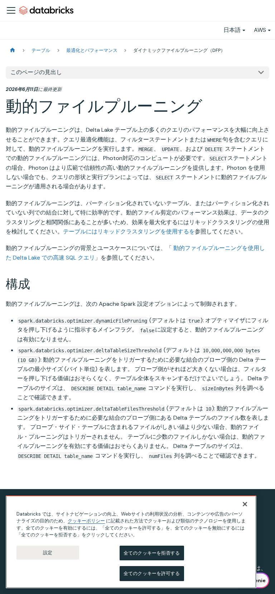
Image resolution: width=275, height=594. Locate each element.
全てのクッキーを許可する (152, 573)
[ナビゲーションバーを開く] (11, 10)
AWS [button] (260, 30)
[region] (131, 542)
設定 (47, 553)
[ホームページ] (12, 50)
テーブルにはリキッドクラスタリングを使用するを (129, 231)
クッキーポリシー (86, 521)
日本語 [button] (232, 30)
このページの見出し (36, 72)
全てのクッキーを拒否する (152, 553)
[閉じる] (245, 504)
